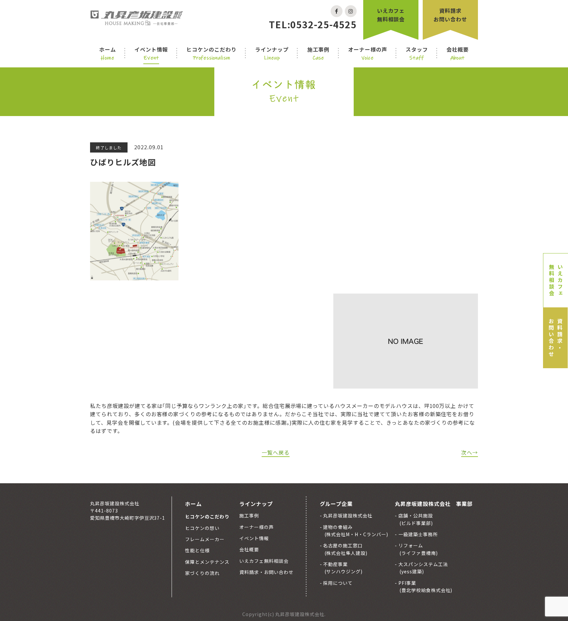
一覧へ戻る (276, 452)
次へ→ (469, 452)
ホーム (107, 53)
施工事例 (318, 53)
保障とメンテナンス (207, 562)
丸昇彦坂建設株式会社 (347, 515)
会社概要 (457, 53)
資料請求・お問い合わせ (555, 338)
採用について (337, 583)
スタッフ (417, 53)
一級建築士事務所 (417, 534)
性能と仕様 (197, 550)
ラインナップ (272, 53)
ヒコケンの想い (202, 528)
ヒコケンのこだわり (211, 53)
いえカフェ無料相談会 (391, 15)
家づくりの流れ (202, 573)
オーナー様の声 (367, 53)
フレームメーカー (205, 539)
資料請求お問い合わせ (450, 15)
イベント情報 (151, 53)
